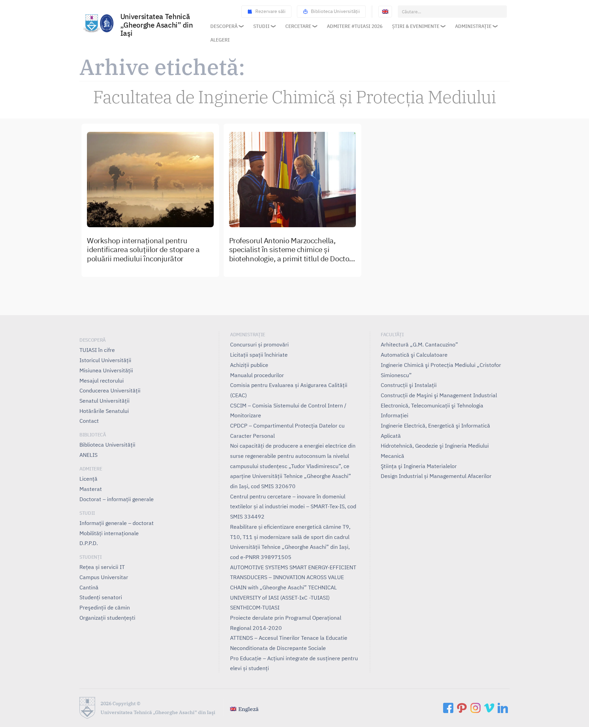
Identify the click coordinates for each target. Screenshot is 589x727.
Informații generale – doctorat (116, 523)
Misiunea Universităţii (106, 370)
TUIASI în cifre (97, 349)
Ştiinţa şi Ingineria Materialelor (419, 466)
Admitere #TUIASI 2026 (354, 26)
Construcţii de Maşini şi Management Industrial (439, 395)
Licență (88, 478)
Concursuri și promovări (259, 344)
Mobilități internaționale (109, 533)
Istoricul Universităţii (105, 360)
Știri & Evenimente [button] (415, 26)
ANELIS (88, 454)
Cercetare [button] (298, 26)
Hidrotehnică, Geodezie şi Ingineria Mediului (435, 445)
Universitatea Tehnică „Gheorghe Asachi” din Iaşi (156, 25)
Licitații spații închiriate (259, 354)
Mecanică (392, 455)
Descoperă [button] (224, 26)
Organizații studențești (107, 617)
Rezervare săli (270, 11)
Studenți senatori (100, 597)
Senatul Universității (104, 400)
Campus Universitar (103, 577)
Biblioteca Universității (335, 11)
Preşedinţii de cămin (104, 607)
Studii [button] (261, 26)
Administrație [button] (473, 26)
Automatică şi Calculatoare (414, 354)
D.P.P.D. (88, 543)
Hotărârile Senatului (104, 410)
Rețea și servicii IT (102, 566)
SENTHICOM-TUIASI (255, 607)
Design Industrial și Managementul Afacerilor (436, 476)
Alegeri (220, 39)
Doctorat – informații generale (116, 499)
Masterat (90, 488)
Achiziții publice (249, 364)
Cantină (89, 587)
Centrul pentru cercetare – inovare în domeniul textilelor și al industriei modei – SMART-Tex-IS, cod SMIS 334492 (293, 506)
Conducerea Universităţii (109, 390)
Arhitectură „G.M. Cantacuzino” (419, 344)
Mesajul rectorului (101, 380)
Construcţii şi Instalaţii (409, 385)
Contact (89, 420)
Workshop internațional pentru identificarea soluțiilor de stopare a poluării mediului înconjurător (143, 250)
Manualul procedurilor (257, 375)
